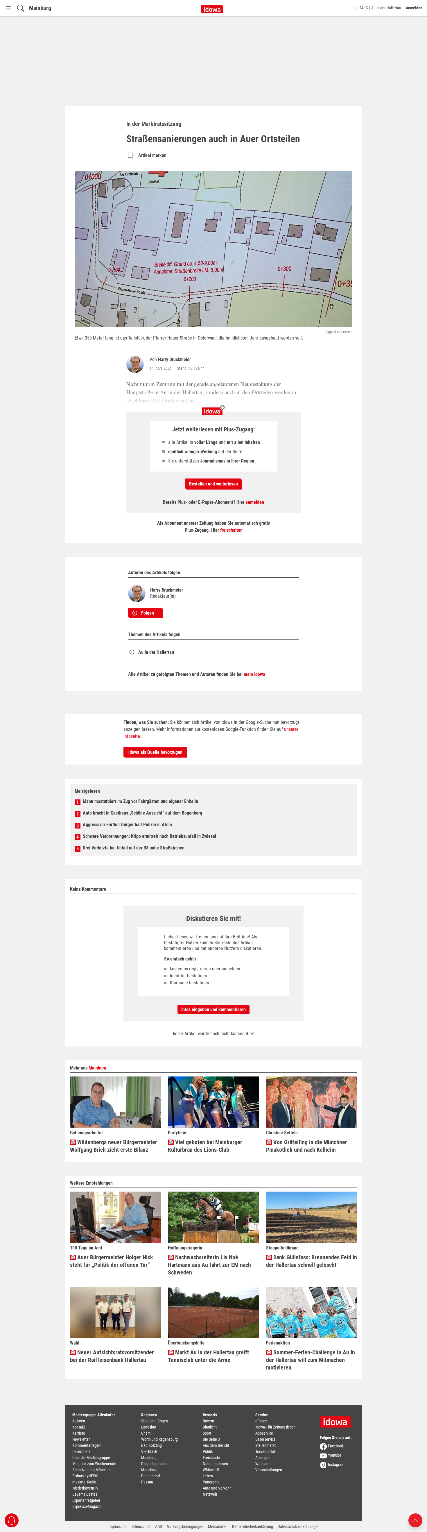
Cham (146, 1433)
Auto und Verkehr (217, 1488)
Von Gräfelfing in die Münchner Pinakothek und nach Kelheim (306, 1146)
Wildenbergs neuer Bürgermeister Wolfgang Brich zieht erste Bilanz (113, 1146)
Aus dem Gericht (216, 1445)
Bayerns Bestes (84, 1494)
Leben (208, 1476)
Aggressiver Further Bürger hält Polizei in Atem (127, 824)
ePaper (261, 1421)
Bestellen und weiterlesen (213, 484)
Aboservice (264, 1433)
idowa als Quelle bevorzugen (155, 752)
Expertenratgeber (86, 1500)
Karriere (78, 1433)
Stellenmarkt (265, 1445)
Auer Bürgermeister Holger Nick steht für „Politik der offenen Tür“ (111, 1261)
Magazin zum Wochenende (94, 1463)
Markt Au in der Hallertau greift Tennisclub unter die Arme (208, 1356)
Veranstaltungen (268, 1469)
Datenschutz (140, 1526)
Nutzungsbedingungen (185, 1526)
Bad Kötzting (151, 1445)
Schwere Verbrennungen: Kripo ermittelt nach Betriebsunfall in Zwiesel (149, 836)
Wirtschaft (211, 1469)
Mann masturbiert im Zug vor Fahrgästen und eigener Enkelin (140, 801)
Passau (147, 1482)
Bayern (208, 1421)
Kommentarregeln (87, 1445)
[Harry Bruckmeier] (136, 364)
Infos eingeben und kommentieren (213, 1009)
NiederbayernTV (85, 1488)
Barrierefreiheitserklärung (252, 1526)
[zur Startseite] (337, 1420)
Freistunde (211, 1457)
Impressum (116, 1526)
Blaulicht (210, 1427)
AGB (158, 1526)
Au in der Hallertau (156, 652)
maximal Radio (84, 1482)
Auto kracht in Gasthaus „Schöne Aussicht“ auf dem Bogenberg (142, 813)
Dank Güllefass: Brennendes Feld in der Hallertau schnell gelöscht (311, 1261)
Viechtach (149, 1451)
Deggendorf (150, 1476)
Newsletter (81, 1439)
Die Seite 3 (211, 1439)
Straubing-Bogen (154, 1421)
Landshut (148, 1427)
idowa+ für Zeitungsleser (275, 1427)
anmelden (254, 502)
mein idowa (254, 674)
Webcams (263, 1463)
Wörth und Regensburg (159, 1439)
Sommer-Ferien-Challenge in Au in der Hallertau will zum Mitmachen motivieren (310, 1360)
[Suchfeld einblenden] (20, 8)
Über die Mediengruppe (91, 1457)
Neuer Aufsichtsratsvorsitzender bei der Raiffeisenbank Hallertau (112, 1356)
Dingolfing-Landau (156, 1463)
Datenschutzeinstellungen (299, 1526)
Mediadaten (217, 1526)
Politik (208, 1451)
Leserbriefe (81, 1451)
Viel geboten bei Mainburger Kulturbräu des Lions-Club (205, 1146)
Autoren (78, 1421)
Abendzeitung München (91, 1469)
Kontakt (78, 1427)
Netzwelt (210, 1494)
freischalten (231, 530)
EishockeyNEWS (85, 1476)
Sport (207, 1433)
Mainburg (40, 7)
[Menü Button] (8, 8)
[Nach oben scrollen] (415, 1520)
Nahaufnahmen (215, 1463)
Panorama (211, 1482)
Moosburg (149, 1469)
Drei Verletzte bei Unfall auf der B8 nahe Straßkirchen (133, 848)
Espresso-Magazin (87, 1506)
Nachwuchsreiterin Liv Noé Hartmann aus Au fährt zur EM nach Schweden (209, 1265)
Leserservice (265, 1439)
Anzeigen (262, 1457)
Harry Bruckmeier (174, 359)
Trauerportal (265, 1451)
